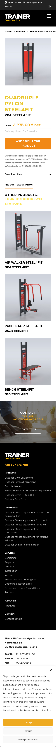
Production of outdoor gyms (20, 579)
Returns (9, 592)
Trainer (8, 31)
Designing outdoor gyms (18, 583)
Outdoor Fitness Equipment (20, 482)
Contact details (13, 618)
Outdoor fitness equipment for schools (26, 520)
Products (20, 31)
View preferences (28, 739)
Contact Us (28, 429)
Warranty (10, 575)
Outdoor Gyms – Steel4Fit (19, 495)
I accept (28, 722)
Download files (13, 174)
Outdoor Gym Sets (15, 499)
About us (10, 605)
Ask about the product (28, 144)
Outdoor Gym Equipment (19, 477)
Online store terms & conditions (22, 588)
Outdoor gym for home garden (22, 544)
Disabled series (13, 486)
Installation (11, 570)
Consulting (10, 557)
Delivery (9, 566)
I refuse (28, 731)
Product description (19, 185)
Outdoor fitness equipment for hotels (25, 524)
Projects (9, 562)
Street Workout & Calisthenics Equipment (28, 490)
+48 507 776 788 (14, 3)
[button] (51, 669)
